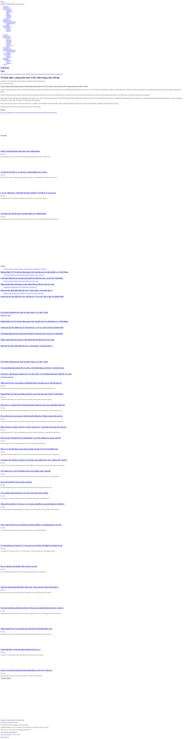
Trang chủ (5, 6)
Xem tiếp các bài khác (5, 678)
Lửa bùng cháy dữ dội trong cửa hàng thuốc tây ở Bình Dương (23, 213)
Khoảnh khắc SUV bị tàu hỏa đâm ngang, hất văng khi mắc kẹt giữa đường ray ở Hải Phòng (34, 272)
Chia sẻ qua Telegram (36, 74)
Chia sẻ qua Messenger (16, 74)
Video (7, 62)
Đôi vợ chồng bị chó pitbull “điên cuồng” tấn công (19, 566)
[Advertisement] (44, 123)
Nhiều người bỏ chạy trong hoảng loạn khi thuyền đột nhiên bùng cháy (26, 629)
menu (2, 1)
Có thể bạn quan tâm (7, 377)
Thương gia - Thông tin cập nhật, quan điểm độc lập (12, 4)
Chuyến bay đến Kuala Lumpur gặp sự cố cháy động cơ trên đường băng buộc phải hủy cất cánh (36, 374)
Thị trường (8, 15)
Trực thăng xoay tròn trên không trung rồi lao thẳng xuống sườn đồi (26, 471)
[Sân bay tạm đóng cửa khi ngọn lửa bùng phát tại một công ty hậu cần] (14, 667)
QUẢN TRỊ (6, 19)
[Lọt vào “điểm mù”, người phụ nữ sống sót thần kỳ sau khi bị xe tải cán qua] (14, 189)
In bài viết (43, 74)
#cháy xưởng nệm (16, 112)
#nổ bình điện (9, 112)
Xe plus (8, 18)
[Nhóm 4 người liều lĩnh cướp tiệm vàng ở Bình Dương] (14, 148)
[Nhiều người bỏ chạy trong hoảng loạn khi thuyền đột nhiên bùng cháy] (14, 625)
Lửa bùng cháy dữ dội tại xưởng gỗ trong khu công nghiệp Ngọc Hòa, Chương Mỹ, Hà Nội (34, 460)
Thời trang (8, 29)
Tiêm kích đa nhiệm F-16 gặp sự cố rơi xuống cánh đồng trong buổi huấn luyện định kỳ (33, 504)
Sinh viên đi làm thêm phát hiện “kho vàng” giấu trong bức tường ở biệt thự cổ (29, 587)
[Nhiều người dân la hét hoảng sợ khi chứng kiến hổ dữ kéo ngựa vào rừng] (20, 281)
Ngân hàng (8, 10)
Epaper (5, 64)
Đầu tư (7, 13)
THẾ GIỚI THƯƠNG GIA (9, 22)
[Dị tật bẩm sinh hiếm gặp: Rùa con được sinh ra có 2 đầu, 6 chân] (14, 309)
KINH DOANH (7, 9)
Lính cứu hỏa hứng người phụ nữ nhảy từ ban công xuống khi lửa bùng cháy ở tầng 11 (32, 608)
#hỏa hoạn (3, 112)
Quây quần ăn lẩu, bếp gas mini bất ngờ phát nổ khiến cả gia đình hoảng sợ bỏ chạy (31, 525)
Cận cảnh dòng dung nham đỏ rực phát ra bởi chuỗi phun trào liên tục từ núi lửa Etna (32, 368)
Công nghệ (8, 16)
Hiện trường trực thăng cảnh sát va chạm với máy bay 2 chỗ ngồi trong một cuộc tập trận (33, 427)
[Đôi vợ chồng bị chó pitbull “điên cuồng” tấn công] (14, 563)
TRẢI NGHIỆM (7, 27)
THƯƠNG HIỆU (7, 20)
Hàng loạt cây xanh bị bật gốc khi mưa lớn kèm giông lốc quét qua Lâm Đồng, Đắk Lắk (33, 405)
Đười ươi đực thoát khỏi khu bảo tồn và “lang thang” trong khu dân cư (26, 290)
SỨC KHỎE (6, 25)
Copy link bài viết (58, 74)
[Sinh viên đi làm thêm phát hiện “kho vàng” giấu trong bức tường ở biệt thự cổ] (14, 584)
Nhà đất (8, 14)
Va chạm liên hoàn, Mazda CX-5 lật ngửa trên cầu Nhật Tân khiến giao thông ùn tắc (31, 545)
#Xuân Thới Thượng (52, 112)
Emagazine (8, 63)
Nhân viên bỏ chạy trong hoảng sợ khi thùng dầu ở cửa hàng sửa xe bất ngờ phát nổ (31, 383)
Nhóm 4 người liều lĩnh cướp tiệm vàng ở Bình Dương (20, 151)
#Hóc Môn (28, 112)
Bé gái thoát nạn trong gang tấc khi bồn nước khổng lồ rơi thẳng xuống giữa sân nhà (31, 416)
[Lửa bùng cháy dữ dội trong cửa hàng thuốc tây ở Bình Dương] (14, 210)
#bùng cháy (23, 112)
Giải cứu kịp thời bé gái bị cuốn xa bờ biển (16, 482)
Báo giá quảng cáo (5, 737)
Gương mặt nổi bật (10, 23)
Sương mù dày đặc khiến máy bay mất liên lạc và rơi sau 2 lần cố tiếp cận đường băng (32, 296)
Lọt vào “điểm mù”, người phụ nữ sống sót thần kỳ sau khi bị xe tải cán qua (28, 193)
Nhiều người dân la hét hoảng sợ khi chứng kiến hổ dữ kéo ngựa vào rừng (27, 284)
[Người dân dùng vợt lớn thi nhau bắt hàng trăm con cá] (14, 646)
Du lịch (8, 28)
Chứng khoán (9, 11)
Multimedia (6, 59)
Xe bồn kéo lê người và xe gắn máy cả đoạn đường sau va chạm (24, 172)
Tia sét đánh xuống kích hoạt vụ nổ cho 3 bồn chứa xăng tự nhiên (24, 493)
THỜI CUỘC (6, 7)
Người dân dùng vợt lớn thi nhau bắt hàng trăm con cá (21, 649)
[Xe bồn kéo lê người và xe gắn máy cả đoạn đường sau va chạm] (14, 169)
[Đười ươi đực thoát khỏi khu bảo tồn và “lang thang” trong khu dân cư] (20, 287)
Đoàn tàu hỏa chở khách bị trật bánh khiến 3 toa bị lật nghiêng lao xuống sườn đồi (31, 438)
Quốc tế (8, 24)
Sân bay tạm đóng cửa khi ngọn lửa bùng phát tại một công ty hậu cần (26, 670)
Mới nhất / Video (6, 315)
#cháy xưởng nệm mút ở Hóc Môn (39, 112)
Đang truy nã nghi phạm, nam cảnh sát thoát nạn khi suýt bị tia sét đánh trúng (29, 449)
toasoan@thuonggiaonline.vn (10, 732)
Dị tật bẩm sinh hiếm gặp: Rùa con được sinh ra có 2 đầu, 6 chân (24, 312)
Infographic (9, 60)
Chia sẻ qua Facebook (6, 74)
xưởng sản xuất (90, 89)
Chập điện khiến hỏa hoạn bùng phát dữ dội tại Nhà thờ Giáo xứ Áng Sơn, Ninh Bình (32, 278)
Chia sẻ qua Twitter (26, 74)
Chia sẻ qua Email (50, 74)
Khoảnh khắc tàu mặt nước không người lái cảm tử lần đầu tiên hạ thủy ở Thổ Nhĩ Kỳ (32, 394)
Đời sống (8, 31)
